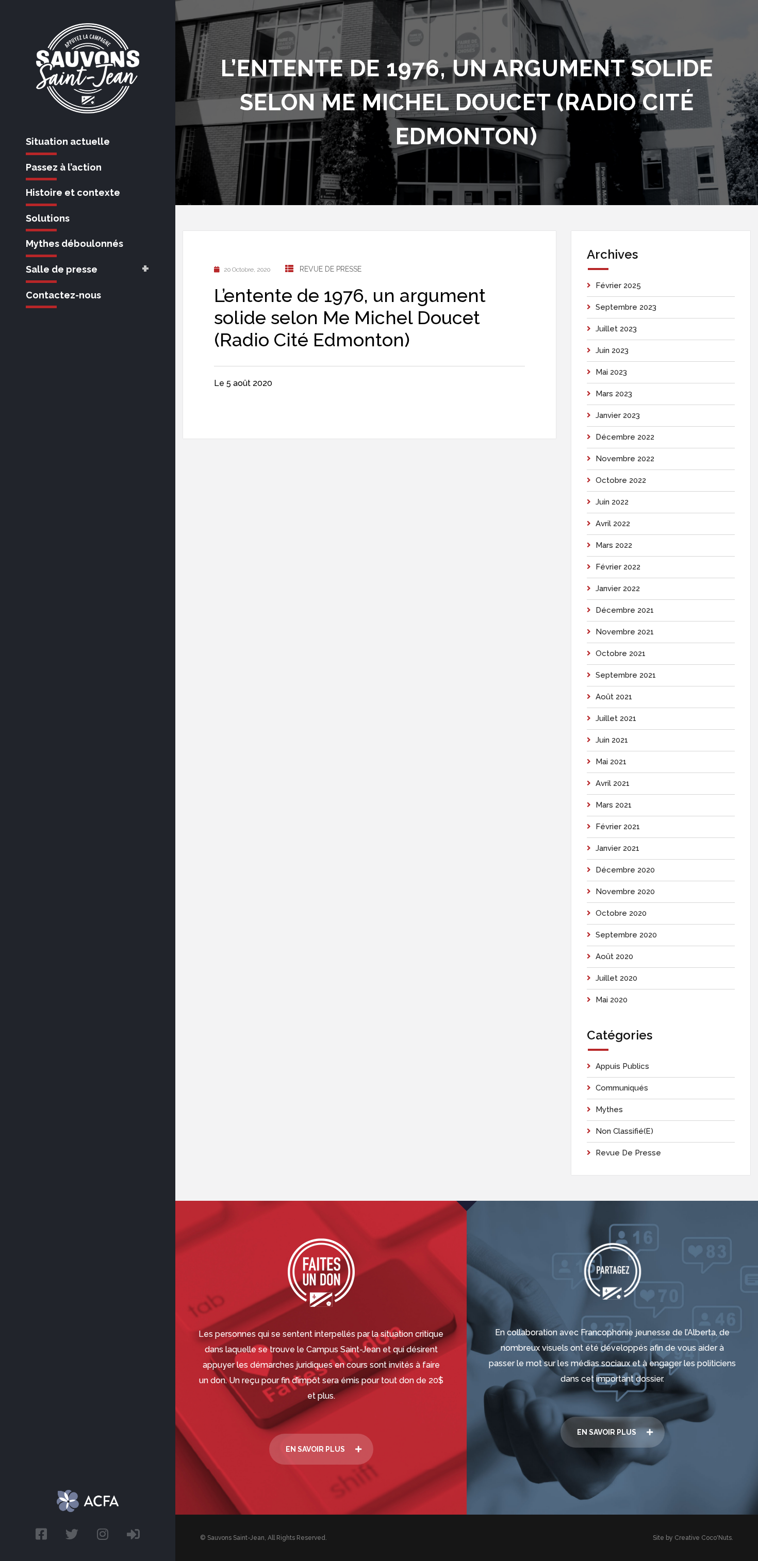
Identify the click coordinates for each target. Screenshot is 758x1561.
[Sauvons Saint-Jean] (87, 68)
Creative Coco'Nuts (703, 1537)
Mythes (609, 1109)
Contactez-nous (63, 295)
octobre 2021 (621, 653)
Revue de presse (330, 269)
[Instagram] (102, 1534)
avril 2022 (613, 523)
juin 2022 (612, 502)
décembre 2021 (625, 610)
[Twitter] (71, 1534)
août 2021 (614, 696)
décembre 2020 (625, 870)
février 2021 (618, 826)
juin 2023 (612, 350)
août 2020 (614, 956)
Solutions (48, 218)
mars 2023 (614, 393)
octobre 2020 (621, 913)
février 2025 (618, 285)
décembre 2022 (625, 437)
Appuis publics (622, 1066)
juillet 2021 (616, 718)
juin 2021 (612, 740)
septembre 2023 (626, 307)
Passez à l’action (64, 167)
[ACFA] (133, 1534)
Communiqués (622, 1088)
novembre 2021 (625, 631)
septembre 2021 (626, 675)
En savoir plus (315, 1449)
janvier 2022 (618, 588)
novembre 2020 (625, 891)
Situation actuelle (68, 141)
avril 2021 (613, 783)
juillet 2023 (616, 328)
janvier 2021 (617, 848)
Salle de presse (61, 269)
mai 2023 (611, 372)
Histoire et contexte (73, 192)
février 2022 (618, 567)
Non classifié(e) (624, 1131)
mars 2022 (614, 545)
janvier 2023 (618, 415)
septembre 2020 (626, 934)
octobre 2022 (621, 480)
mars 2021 (614, 805)
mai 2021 (611, 761)
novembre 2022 (625, 458)
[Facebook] (41, 1534)
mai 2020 (612, 999)
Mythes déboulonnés (74, 243)
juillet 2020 (616, 978)
